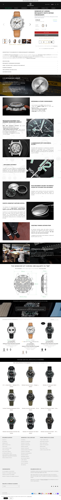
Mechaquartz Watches (25, 456)
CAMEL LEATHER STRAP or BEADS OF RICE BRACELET (14, 65)
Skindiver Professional (25, 448)
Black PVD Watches (24, 463)
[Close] (60, 495)
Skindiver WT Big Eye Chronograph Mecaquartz (10, 476)
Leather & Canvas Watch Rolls (45, 449)
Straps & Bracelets (35, 362)
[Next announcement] (58, 1)
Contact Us (4, 439)
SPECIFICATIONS (6, 61)
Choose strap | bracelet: (37, 25)
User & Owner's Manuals (6, 451)
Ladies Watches (24, 459)
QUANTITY (37, 29)
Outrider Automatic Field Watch (26, 449)
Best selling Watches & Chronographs (21, 362)
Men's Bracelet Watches (25, 458)
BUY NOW (46, 35)
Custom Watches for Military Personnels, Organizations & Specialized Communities (9, 455)
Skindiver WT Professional (25, 441)
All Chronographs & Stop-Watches (8, 471)
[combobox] (53, 4)
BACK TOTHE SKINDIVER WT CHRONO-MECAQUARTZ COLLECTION (30, 309)
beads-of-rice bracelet (31, 58)
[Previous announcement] (3, 1)
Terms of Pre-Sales (5, 449)
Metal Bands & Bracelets (44, 441)
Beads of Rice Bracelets (44, 444)
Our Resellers (4, 441)
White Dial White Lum (11, 342)
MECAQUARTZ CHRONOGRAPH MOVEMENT (11, 63)
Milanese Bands (42, 446)
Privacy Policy (4, 446)
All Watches (23, 439)
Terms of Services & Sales (6, 448)
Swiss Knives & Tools (43, 448)
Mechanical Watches (24, 454)
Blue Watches (23, 464)
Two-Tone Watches (24, 461)
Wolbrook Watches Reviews (7, 457)
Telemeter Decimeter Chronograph (8, 474)
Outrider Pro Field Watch (25, 451)
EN (53, 4)
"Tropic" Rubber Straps (44, 439)
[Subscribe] (18, 486)
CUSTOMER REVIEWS (7, 71)
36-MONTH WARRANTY (7, 67)
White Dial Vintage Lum (30, 345)
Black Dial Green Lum (49, 342)
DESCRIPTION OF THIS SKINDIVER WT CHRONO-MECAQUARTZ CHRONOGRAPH (19, 52)
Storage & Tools (44, 362)
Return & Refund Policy (6, 444)
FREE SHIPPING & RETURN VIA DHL (10, 69)
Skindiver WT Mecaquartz (25, 444)
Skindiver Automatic (24, 446)
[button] (3, 4)
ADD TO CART (46, 32)
